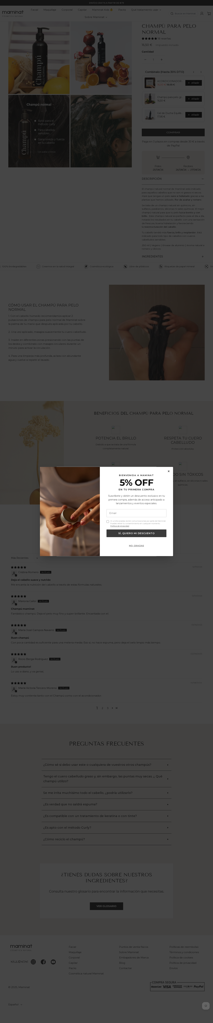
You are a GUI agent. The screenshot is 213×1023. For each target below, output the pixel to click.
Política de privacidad (119, 526)
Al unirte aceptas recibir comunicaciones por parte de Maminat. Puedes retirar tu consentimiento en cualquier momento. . (138, 523)
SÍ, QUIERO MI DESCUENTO (136, 533)
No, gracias (136, 545)
